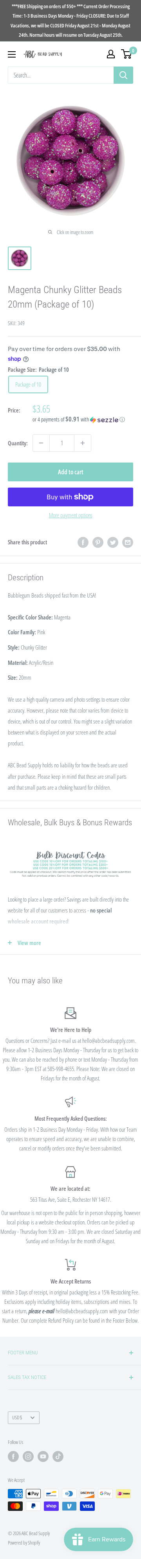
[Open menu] (12, 54)
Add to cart (70, 472)
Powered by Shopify (24, 1542)
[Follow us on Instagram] (28, 1456)
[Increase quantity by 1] (82, 443)
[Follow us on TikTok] (57, 1456)
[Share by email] (127, 542)
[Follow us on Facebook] (13, 1456)
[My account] (111, 54)
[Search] (123, 75)
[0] (127, 54)
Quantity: (18, 443)
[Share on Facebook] (83, 542)
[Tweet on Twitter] (112, 542)
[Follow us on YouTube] (43, 1456)
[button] (83, 419)
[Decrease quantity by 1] (41, 443)
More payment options (70, 515)
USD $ (17, 1417)
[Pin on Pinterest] (97, 542)
